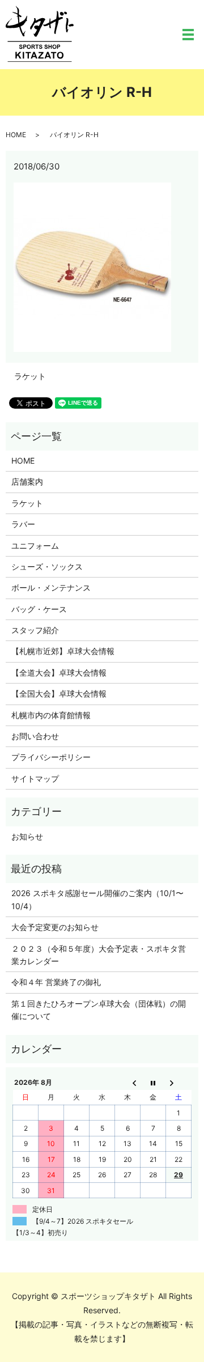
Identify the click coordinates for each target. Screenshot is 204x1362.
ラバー (23, 524)
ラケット (30, 376)
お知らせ (27, 836)
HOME (16, 134)
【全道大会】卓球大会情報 (59, 672)
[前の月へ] (128, 1082)
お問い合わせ (35, 736)
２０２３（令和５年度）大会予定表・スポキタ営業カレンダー (98, 955)
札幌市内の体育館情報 (51, 715)
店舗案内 (27, 481)
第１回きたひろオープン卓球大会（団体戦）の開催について (98, 1010)
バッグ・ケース (39, 609)
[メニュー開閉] (188, 34)
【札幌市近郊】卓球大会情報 (62, 651)
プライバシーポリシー (51, 757)
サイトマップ (35, 778)
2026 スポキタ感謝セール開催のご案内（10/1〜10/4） (97, 899)
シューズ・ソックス (47, 566)
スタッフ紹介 (35, 630)
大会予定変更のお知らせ (55, 927)
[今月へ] (153, 1082)
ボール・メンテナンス (51, 587)
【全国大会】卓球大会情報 (59, 693)
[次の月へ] (179, 1082)
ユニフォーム (35, 545)
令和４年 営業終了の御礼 (56, 982)
